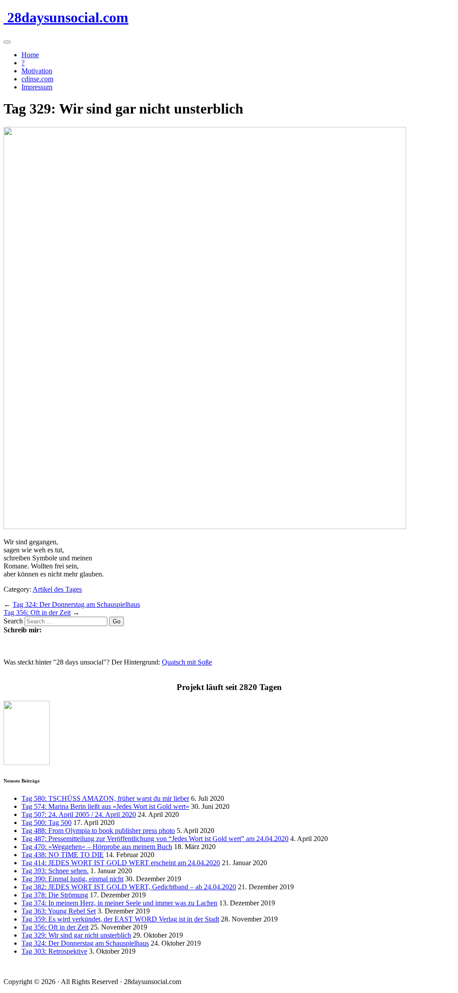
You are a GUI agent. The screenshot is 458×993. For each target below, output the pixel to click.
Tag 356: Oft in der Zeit (37, 612)
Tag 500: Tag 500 (46, 822)
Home (30, 55)
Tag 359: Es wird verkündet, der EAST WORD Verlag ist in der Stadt (120, 919)
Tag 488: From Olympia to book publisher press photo (98, 830)
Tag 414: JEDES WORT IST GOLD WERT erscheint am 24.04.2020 (120, 863)
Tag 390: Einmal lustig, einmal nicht (72, 879)
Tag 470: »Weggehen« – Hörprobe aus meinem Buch (96, 846)
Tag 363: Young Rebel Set (58, 911)
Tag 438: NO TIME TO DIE (62, 854)
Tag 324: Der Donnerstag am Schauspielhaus (76, 604)
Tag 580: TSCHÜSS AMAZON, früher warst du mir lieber (105, 798)
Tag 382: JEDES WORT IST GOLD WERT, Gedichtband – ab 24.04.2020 (128, 887)
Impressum (36, 87)
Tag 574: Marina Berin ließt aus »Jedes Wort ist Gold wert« (105, 806)
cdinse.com (37, 79)
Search (13, 621)
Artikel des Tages (57, 589)
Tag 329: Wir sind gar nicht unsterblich (76, 935)
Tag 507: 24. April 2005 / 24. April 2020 (78, 814)
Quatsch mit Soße (187, 662)
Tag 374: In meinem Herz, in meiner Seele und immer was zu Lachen (119, 903)
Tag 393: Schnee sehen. (55, 871)
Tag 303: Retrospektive (54, 951)
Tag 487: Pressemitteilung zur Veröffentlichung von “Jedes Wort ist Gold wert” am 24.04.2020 (154, 838)
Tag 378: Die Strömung (54, 895)
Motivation (36, 71)
